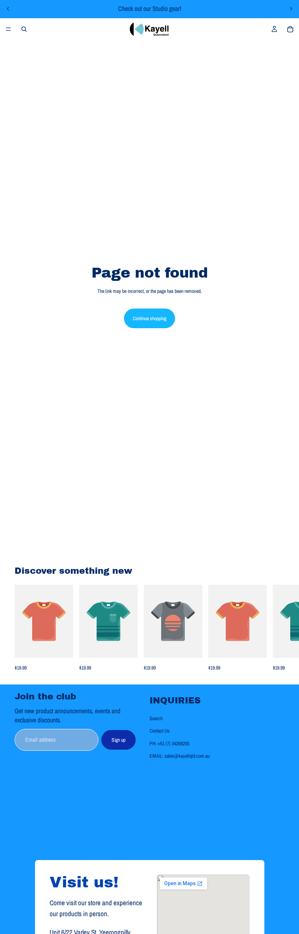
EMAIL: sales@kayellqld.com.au (180, 756)
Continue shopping (149, 318)
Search (156, 718)
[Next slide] (291, 9)
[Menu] (8, 29)
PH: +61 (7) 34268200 (169, 743)
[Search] (24, 29)
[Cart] (290, 29)
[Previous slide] (8, 9)
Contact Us (160, 730)
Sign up (118, 739)
